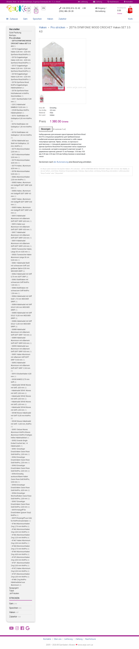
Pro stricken (14, 38)
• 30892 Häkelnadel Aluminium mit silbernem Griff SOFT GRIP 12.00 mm (20, 365)
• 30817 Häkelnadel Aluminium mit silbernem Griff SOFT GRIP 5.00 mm (20, 235)
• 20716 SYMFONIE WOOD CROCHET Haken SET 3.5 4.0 (21, 43)
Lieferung (84, 2)
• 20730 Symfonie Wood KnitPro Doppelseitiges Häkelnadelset (20, 85)
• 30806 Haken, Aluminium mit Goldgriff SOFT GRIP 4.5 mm (21, 193)
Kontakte (129, 2)
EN (43, 8)
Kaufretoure (114, 2)
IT (29, 11)
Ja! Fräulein (14, 593)
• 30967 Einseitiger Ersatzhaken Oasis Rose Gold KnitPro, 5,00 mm (20, 504)
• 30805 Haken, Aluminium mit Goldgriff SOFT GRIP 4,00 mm (21, 185)
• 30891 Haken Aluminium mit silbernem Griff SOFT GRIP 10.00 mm (20, 357)
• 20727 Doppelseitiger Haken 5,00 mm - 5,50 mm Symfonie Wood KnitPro (21, 68)
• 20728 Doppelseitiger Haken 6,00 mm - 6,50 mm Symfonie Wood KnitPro (21, 76)
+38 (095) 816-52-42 (71, 8)
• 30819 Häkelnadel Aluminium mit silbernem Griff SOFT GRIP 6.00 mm (20, 243)
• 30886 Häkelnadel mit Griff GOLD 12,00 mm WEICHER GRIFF (21, 324)
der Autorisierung (60, 162)
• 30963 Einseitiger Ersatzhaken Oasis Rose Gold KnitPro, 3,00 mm (20, 468)
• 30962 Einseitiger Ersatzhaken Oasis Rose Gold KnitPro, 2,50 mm (20, 460)
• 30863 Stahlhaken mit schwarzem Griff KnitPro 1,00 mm (20, 282)
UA (29, 8)
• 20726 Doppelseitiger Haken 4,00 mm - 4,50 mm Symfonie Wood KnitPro (21, 60)
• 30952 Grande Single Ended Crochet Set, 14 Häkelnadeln (19, 443)
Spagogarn (14, 588)
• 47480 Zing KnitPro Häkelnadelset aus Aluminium (18, 582)
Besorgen (45, 129)
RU (36, 8)
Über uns (57, 639)
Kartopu (12, 35)
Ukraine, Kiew (33, 2)
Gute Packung (15, 32)
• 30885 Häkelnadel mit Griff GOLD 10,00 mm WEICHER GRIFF (21, 315)
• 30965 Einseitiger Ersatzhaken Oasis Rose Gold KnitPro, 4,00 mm (20, 487)
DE (36, 11)
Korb (130, 19)
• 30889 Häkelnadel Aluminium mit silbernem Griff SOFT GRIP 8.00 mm (20, 340)
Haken (50, 19)
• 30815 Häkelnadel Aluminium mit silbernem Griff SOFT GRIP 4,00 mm (20, 218)
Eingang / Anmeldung (100, 10)
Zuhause (14, 19)
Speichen (37, 19)
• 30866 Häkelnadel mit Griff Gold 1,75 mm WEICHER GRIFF (21, 299)
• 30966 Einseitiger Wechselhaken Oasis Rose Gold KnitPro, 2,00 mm (21, 496)
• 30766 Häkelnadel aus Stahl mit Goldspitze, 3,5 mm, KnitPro (20, 143)
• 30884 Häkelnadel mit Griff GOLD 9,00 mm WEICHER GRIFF (21, 307)
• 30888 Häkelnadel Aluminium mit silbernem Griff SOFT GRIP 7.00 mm (20, 332)
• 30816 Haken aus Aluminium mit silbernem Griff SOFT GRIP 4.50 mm (20, 227)
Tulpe (11, 591)
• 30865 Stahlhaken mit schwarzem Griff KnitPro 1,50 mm (20, 290)
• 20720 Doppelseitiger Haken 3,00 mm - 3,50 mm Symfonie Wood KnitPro (21, 51)
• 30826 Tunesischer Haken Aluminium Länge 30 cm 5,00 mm (21, 257)
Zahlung (99, 2)
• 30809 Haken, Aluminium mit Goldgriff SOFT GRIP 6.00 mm (21, 210)
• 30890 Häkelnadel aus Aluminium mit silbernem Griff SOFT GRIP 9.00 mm (20, 349)
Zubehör (62, 19)
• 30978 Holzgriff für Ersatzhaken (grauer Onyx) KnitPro (21, 512)
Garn (25, 19)
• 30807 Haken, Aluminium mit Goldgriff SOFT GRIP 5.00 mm (21, 202)
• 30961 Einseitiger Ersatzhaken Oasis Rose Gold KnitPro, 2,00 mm (20, 451)
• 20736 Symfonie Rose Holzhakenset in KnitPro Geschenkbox (20, 93)
